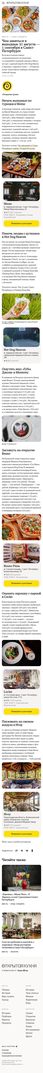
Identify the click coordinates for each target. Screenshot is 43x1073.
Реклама (5, 1050)
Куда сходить (19, 37)
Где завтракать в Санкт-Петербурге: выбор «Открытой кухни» (20, 147)
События (30, 1023)
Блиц (28, 1003)
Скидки (29, 1013)
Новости (30, 1009)
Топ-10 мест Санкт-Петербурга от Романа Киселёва (18, 289)
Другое (29, 1036)
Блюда (5, 1009)
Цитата (29, 1033)
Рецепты (6, 1020)
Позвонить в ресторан (21, 223)
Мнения (29, 996)
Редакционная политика (12, 1056)
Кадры (29, 1026)
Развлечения (31, 1000)
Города (5, 1000)
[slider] (21, 191)
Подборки (6, 1016)
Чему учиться (32, 993)
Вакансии (30, 1020)
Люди (28, 986)
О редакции (6, 1053)
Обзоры (14, 952)
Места (5, 37)
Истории (6, 993)
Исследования (32, 1030)
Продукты (6, 1023)
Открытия (30, 1016)
